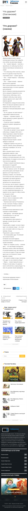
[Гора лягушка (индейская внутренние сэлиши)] (20, 330)
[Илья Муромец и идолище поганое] (6, 393)
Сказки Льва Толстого (6, 464)
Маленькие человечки (14, 492)
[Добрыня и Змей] (6, 408)
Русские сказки (4, 457)
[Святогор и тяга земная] (6, 386)
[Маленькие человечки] (14, 486)
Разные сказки (6, 17)
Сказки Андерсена (5, 470)
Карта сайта (21, 445)
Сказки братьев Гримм (14, 489)
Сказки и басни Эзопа (6, 467)
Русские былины (14, 376)
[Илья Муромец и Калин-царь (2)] (6, 400)
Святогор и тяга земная (16, 384)
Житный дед (14, 379)
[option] (14, 487)
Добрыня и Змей (14, 406)
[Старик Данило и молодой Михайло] (6, 415)
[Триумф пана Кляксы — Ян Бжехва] (8, 315)
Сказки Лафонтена (5, 460)
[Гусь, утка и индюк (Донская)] (20, 315)
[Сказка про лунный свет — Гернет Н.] (8, 330)
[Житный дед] (14, 374)
